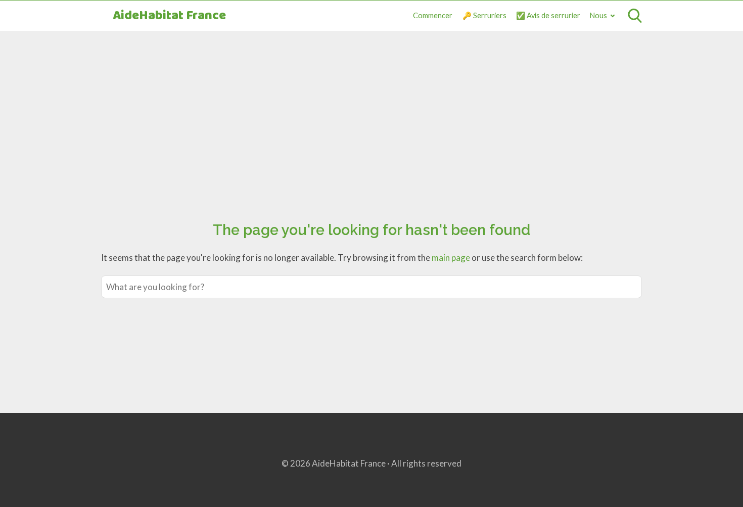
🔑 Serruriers (484, 15)
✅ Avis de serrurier (548, 15)
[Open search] (635, 16)
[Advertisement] (371, 115)
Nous (598, 15)
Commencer (432, 15)
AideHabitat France (169, 16)
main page (451, 257)
